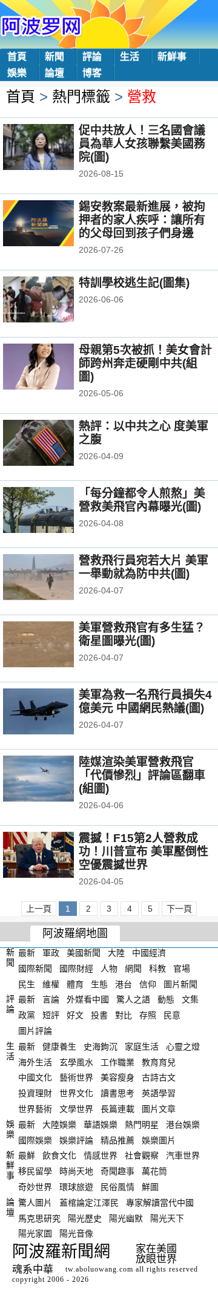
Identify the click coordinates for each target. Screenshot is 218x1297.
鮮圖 (150, 1187)
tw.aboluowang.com (99, 1269)
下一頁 (179, 908)
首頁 (17, 56)
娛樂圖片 (159, 1140)
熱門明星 (142, 1124)
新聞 (54, 56)
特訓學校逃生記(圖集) (134, 282)
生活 (129, 56)
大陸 (116, 953)
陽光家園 (35, 1233)
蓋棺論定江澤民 (89, 1202)
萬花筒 (154, 1171)
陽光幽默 (126, 1218)
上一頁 (38, 908)
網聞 (133, 968)
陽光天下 (167, 1218)
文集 (190, 999)
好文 (75, 1015)
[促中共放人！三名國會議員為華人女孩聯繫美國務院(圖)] (55, 148)
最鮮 (26, 1155)
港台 (123, 983)
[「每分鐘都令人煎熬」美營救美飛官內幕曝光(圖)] (55, 511)
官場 (181, 968)
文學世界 (76, 1109)
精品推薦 (117, 1140)
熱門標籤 (81, 96)
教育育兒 (159, 1062)
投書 (99, 1015)
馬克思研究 (39, 1218)
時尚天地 (76, 1171)
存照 (147, 1015)
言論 (50, 999)
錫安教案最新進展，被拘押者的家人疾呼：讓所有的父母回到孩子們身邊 (142, 220)
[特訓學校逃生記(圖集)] (55, 300)
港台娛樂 (183, 1124)
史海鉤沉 (100, 1046)
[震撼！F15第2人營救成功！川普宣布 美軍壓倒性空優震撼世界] (55, 856)
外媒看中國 (88, 999)
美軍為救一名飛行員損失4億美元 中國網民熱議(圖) (145, 701)
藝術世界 (76, 1077)
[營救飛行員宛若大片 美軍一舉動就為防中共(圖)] (55, 578)
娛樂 (17, 73)
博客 (92, 73)
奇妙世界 (35, 1187)
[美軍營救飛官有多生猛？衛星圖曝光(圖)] (55, 645)
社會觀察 (142, 1155)
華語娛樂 (100, 1124)
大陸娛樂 (59, 1124)
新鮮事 (172, 56)
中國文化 (35, 1077)
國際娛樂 (35, 1140)
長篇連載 (117, 1109)
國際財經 (76, 968)
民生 (26, 983)
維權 (50, 983)
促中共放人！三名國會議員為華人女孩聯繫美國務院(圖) (142, 143)
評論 (92, 56)
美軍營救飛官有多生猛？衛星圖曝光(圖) (142, 634)
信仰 (147, 983)
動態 (165, 999)
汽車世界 (183, 1155)
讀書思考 (117, 1093)
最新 (26, 953)
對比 (123, 1015)
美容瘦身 (117, 1077)
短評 (50, 1015)
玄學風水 (76, 1062)
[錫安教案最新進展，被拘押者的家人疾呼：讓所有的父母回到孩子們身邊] (55, 224)
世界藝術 (35, 1109)
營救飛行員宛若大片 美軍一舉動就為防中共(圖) (143, 567)
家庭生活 (142, 1046)
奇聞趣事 (117, 1171)
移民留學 (35, 1171)
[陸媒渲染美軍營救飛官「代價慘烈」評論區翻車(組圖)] (55, 780)
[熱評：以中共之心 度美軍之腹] (55, 444)
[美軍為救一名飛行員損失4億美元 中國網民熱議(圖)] (55, 712)
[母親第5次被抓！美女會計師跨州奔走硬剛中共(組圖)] (55, 368)
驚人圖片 (35, 1202)
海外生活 (35, 1062)
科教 (157, 968)
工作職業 (117, 1062)
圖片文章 (159, 1109)
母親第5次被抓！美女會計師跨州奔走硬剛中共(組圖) (145, 363)
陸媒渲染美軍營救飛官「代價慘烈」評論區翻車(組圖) (142, 775)
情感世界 (100, 1155)
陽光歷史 (85, 1218)
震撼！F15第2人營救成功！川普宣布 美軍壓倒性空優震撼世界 (143, 851)
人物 (109, 968)
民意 (172, 1015)
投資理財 (35, 1093)
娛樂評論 (76, 1140)
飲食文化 (59, 1155)
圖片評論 (35, 1031)
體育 (75, 983)
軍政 (50, 953)
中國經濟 (149, 953)
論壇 (54, 73)
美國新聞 (84, 953)
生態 (99, 983)
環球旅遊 (76, 1187)
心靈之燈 (183, 1046)
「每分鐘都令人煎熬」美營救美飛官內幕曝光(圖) (142, 500)
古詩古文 (159, 1077)
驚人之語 (133, 999)
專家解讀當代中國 (160, 1202)
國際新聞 (35, 968)
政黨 (26, 1015)
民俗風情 (117, 1187)
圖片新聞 (180, 983)
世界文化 (76, 1093)
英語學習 (159, 1093)
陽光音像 (76, 1233)
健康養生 (59, 1046)
